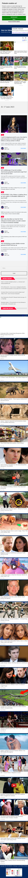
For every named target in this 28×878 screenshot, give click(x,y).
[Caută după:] (14, 268)
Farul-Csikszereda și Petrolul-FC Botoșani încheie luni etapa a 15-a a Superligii (13, 298)
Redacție (6, 147)
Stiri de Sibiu (6, 30)
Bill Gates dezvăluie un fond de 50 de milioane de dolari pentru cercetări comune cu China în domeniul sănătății (13, 220)
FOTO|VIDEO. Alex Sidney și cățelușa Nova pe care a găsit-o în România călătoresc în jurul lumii (14, 196)
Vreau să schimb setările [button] (14, 21)
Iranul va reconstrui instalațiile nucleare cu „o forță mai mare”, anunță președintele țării (13, 282)
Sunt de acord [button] (14, 17)
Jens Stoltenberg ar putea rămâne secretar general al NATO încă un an (13, 244)
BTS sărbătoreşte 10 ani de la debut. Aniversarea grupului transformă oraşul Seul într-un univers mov (14, 171)
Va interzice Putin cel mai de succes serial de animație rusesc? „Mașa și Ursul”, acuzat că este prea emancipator (13, 293)
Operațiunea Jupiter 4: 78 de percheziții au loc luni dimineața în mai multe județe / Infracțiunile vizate (13, 303)
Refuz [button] (14, 19)
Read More (23, 148)
